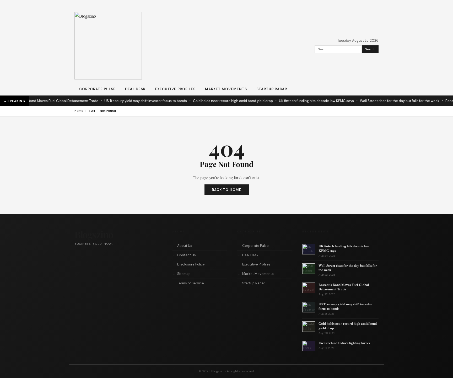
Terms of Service (190, 283)
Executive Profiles (175, 89)
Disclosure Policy (191, 264)
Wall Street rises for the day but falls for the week (395, 101)
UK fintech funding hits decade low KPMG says (312, 101)
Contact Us (186, 255)
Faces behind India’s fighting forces (344, 342)
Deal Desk (135, 89)
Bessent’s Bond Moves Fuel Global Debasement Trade (50, 101)
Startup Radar (271, 89)
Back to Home (226, 190)
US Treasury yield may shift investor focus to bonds (141, 101)
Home (78, 111)
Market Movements (226, 89)
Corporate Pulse (97, 89)
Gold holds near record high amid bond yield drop (229, 101)
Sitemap (184, 273)
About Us (184, 245)
